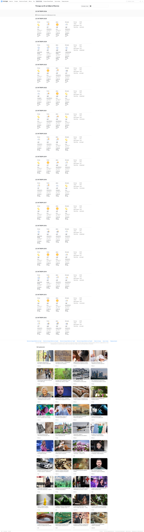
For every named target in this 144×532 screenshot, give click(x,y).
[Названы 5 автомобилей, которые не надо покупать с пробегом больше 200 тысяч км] (45, 466)
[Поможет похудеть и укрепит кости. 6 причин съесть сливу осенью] (45, 412)
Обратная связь (128, 531)
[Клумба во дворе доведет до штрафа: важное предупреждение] (99, 394)
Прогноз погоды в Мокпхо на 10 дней (84, 341)
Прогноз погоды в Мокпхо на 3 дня (34, 341)
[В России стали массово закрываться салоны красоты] (99, 358)
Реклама (9, 531)
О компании (5, 531)
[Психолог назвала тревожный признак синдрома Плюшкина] (63, 466)
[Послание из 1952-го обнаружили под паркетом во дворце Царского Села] (63, 358)
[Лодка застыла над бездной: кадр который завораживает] (63, 484)
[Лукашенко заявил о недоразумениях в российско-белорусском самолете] (81, 430)
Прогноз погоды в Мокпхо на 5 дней (50, 341)
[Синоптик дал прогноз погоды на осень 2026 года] (45, 376)
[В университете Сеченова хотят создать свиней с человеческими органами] (81, 394)
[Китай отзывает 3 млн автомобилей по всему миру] (81, 376)
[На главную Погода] (5, 1)
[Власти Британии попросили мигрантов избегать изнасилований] (81, 412)
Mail (1, 531)
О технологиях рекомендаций (120, 531)
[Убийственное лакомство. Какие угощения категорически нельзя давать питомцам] (81, 358)
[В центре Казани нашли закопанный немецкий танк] (45, 430)
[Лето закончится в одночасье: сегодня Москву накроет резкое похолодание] (99, 376)
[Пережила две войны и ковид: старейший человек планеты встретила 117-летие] (45, 394)
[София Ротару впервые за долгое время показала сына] (99, 484)
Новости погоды (97, 341)
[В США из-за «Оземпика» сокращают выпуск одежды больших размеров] (99, 430)
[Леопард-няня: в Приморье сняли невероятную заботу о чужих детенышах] (63, 376)
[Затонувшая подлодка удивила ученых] (81, 466)
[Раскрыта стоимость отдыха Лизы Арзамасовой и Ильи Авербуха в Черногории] (81, 520)
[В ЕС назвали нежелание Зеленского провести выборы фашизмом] (99, 466)
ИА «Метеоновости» (139, 531)
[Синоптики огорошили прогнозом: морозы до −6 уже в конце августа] (45, 484)
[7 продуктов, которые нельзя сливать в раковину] (99, 520)
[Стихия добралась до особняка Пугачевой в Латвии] (45, 448)
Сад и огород (105, 341)
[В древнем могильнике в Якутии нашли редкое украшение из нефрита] (63, 520)
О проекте (101, 531)
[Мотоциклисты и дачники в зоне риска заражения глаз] (63, 430)
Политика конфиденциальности (109, 531)
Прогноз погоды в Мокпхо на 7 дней (67, 341)
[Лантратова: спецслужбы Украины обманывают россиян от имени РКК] (81, 484)
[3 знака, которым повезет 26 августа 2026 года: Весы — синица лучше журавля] (81, 502)
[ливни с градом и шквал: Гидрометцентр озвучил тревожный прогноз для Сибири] (45, 502)
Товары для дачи (113, 341)
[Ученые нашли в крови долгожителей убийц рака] (99, 412)
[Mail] (1, 1)
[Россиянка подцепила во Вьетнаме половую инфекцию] (45, 358)
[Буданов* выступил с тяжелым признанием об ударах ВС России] (63, 394)
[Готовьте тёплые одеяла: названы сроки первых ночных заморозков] (99, 502)
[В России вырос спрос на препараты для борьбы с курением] (63, 412)
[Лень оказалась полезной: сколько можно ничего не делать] (63, 448)
